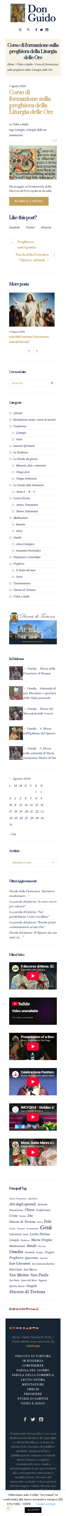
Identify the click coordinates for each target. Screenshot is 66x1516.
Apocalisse (32, 1198)
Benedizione (16, 1210)
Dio (30, 1216)
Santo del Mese (29, 1280)
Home (10, 64)
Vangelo (31, 1286)
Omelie (17, 537)
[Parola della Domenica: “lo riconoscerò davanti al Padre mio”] (33, 310)
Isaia (25, 1234)
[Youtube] (47, 30)
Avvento (42, 1204)
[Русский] (34, 1309)
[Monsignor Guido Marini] (33, 13)
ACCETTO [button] (33, 1510)
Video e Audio (24, 64)
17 (10, 811)
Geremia (21, 1228)
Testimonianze (22, 583)
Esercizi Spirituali (24, 446)
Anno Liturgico (25, 544)
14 (31, 805)
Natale (32, 1246)
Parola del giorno (33, 1370)
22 (36, 811)
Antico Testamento (27, 504)
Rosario (20, 524)
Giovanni (15, 1234)
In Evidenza (20, 452)
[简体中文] (14, 1309)
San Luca (15, 1269)
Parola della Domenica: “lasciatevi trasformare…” (31, 893)
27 (26, 818)
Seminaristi (16, 135)
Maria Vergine (41, 1240)
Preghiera (16, 1258)
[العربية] (10, 1309)
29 (37, 818)
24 (10, 818)
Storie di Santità (33, 1399)
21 (31, 811)
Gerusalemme (32, 1229)
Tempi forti (23, 472)
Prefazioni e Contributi (27, 557)
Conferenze (19, 426)
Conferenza (43, 1210)
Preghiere (18, 563)
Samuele (43, 1258)
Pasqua (39, 1252)
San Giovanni (19, 1263)
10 (10, 805)
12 (20, 805)
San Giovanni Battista (43, 1263)
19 (20, 811)
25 (15, 818)
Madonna (25, 1240)
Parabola (30, 1252)
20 (26, 811)
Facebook (14, 227)
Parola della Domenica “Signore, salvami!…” (32, 257)
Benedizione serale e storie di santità (34, 419)
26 (21, 818)
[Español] (37, 1309)
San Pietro (14, 1280)
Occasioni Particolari (28, 550)
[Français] (24, 1309)
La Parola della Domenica (28, 485)
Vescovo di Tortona (24, 590)
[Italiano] (30, 1309)
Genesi (12, 1228)
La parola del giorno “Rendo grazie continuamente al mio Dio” (32, 925)
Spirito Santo (17, 1286)
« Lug (12, 834)
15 (36, 805)
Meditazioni (20, 518)
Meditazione (17, 1246)
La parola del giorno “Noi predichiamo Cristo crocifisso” (29, 914)
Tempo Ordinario (26, 478)
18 (15, 811)
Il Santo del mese (26, 570)
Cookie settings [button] (45, 1504)
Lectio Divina (21, 498)
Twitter (30, 227)
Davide (22, 1216)
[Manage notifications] (8, 1508)
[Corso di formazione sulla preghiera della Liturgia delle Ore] (33, 162)
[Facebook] (36, 30)
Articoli (17, 413)
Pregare (50, 1252)
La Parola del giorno (25, 459)
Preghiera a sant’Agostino (26, 245)
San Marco (30, 1269)
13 (26, 805)
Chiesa (29, 1210)
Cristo (13, 1216)
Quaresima (31, 1258)
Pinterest (46, 227)
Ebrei (39, 1222)
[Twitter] (41, 30)
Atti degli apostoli (22, 1204)
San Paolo (39, 1275)
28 (31, 818)
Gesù (46, 1227)
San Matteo (19, 1275)
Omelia (16, 1251)
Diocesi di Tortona (22, 1222)
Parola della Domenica (33, 1375)
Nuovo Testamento (27, 511)
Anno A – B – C (25, 491)
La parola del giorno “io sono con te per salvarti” (32, 904)
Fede (48, 1221)
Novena (42, 1246)
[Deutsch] (27, 1309)
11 (15, 805)
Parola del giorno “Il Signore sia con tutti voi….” (33, 935)
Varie (19, 439)
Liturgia (20, 129)
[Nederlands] (17, 1309)
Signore (42, 1280)
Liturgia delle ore (36, 129)
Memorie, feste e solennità (31, 465)
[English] (20, 1309)
